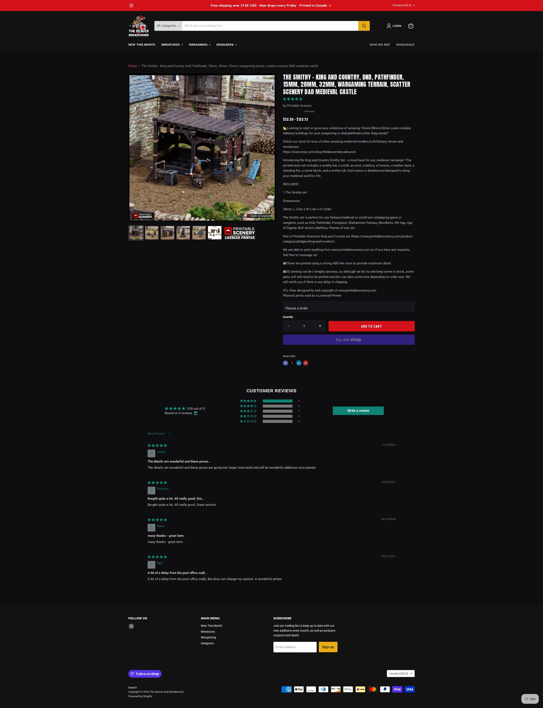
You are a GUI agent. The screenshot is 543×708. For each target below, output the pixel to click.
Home (132, 66)
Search (132, 687)
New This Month (141, 44)
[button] (395, 25)
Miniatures (171, 44)
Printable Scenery (299, 106)
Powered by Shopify (140, 696)
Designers (225, 44)
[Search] (364, 26)
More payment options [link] (349, 349)
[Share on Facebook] (285, 363)
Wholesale (405, 44)
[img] (157, 445)
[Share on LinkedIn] (298, 363)
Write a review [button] (358, 411)
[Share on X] (292, 363)
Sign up (328, 647)
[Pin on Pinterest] (305, 363)
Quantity (288, 316)
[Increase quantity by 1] (320, 326)
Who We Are (380, 44)
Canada (402, 5)
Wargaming (198, 44)
